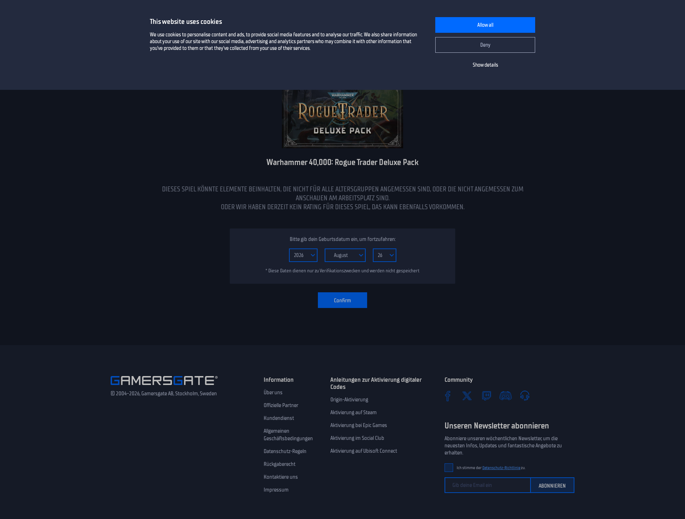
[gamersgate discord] (505, 396)
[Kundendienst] (524, 395)
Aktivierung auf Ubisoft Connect (363, 450)
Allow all (485, 25)
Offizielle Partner (281, 405)
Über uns (273, 392)
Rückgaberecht (279, 464)
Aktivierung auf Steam (353, 412)
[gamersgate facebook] (447, 395)
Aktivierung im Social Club (357, 438)
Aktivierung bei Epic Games (358, 425)
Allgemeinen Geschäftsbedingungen (288, 434)
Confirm (342, 300)
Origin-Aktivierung (349, 399)
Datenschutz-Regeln (285, 451)
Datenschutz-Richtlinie (501, 468)
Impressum (276, 489)
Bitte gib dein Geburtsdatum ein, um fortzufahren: (343, 239)
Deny (485, 45)
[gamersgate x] (467, 395)
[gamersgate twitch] (486, 395)
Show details (485, 65)
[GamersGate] (164, 386)
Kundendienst (279, 418)
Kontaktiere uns (281, 477)
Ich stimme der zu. (491, 468)
